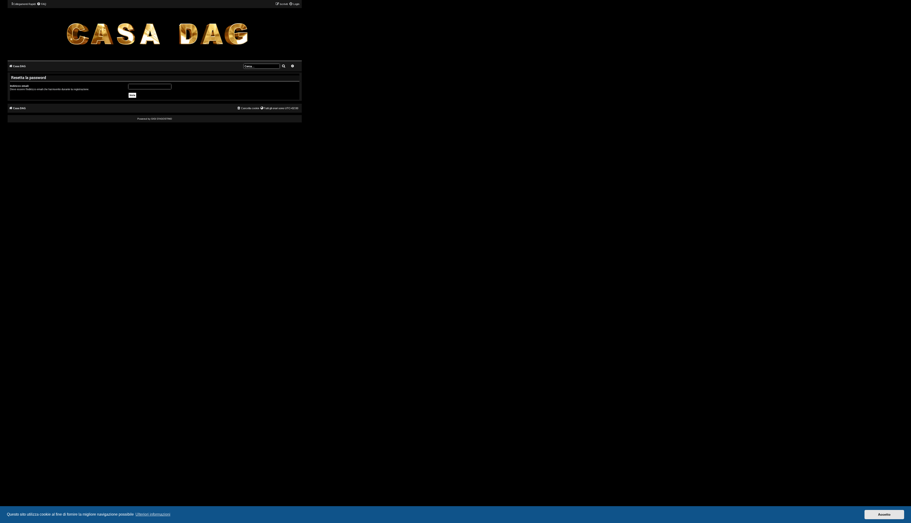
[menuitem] (41, 4)
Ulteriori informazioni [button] (152, 514)
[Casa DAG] (157, 34)
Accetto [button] (884, 514)
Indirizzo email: (19, 85)
